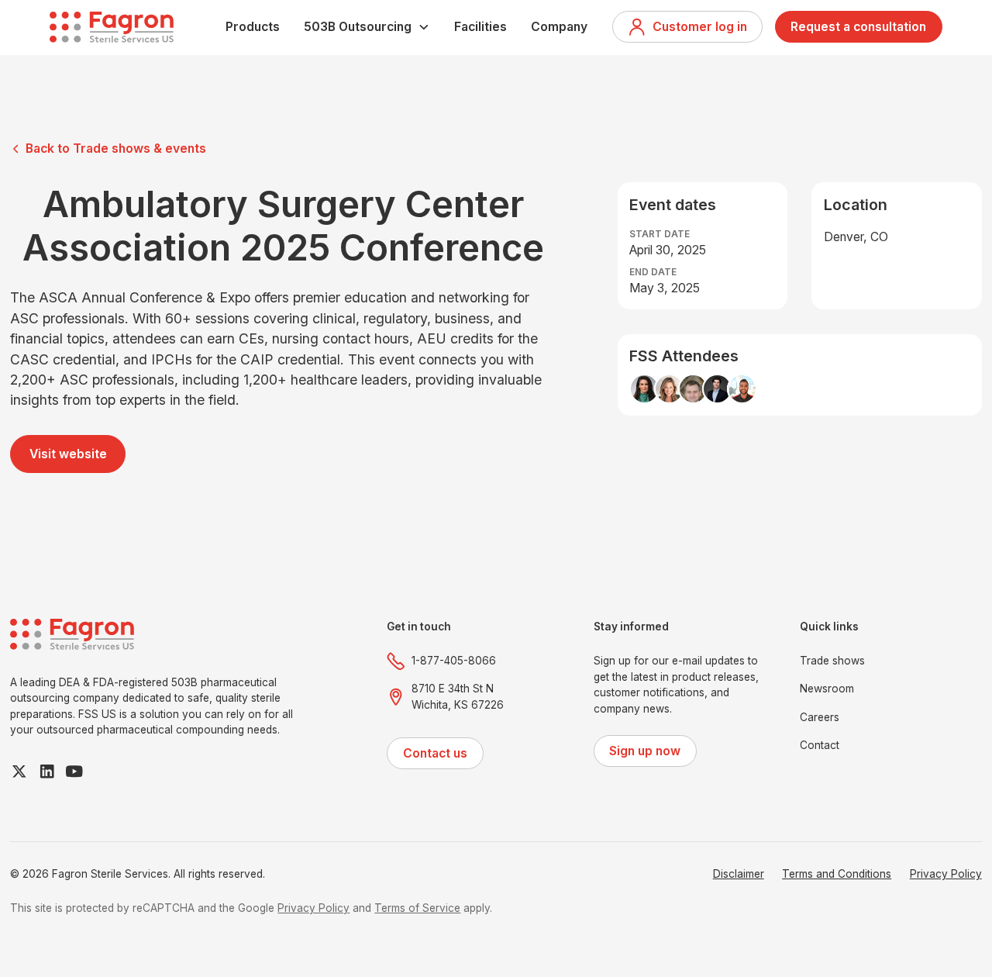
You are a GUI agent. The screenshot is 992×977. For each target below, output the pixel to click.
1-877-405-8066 (454, 660)
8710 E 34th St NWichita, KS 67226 (458, 696)
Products (253, 26)
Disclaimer (738, 874)
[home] (112, 27)
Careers (819, 717)
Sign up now (644, 751)
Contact (819, 745)
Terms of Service (417, 908)
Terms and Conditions (836, 874)
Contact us (435, 753)
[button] (367, 27)
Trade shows (832, 660)
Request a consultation (858, 26)
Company (559, 26)
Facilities (480, 26)
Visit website (68, 454)
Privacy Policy (946, 874)
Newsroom (827, 688)
